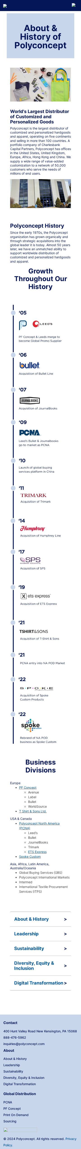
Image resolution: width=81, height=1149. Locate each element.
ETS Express (37, 852)
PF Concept (27, 787)
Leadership (26, 933)
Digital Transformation (38, 983)
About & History (31, 919)
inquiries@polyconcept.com (24, 1044)
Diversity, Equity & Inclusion (34, 966)
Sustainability (29, 948)
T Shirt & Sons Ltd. (33, 811)
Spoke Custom (30, 856)
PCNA (7, 1102)
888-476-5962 (14, 1037)
